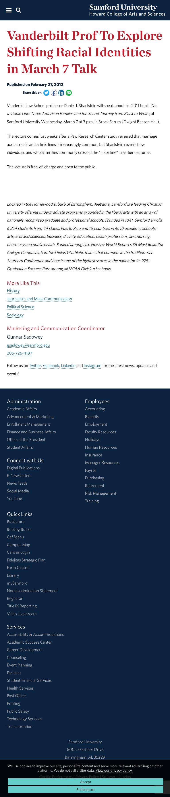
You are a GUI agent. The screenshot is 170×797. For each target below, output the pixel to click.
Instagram (92, 365)
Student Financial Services (29, 680)
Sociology (15, 314)
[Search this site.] (18, 10)
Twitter (35, 365)
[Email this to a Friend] (69, 93)
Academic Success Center (29, 642)
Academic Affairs (22, 408)
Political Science (20, 306)
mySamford (17, 583)
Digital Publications (23, 467)
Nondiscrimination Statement (32, 590)
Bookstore (16, 521)
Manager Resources (102, 462)
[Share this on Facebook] (54, 93)
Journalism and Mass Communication (39, 298)
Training (92, 501)
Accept (85, 781)
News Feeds (17, 483)
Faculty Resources (100, 431)
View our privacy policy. (114, 770)
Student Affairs (20, 447)
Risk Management (100, 493)
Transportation (19, 726)
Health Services (20, 688)
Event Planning (19, 665)
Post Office (16, 695)
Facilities (14, 672)
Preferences (85, 789)
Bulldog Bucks (19, 529)
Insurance (93, 455)
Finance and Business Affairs (31, 431)
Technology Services (24, 718)
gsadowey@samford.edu (28, 345)
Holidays (92, 439)
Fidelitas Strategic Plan (26, 560)
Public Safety (18, 711)
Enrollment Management (28, 424)
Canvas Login (18, 552)
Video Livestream (22, 613)
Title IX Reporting (22, 606)
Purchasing (94, 477)
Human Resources (101, 447)
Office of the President (26, 439)
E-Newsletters (19, 475)
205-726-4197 (19, 353)
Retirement (94, 485)
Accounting (95, 408)
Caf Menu (15, 536)
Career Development (25, 649)
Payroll (91, 470)
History (13, 290)
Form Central (18, 567)
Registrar (15, 598)
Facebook (51, 365)
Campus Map (18, 544)
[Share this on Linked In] (61, 93)
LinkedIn (68, 365)
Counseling (16, 657)
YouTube (14, 498)
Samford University (85, 741)
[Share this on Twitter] (46, 93)
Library (13, 575)
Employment (96, 424)
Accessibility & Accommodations (35, 634)
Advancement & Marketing (30, 416)
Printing (13, 703)
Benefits (92, 416)
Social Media (18, 491)
